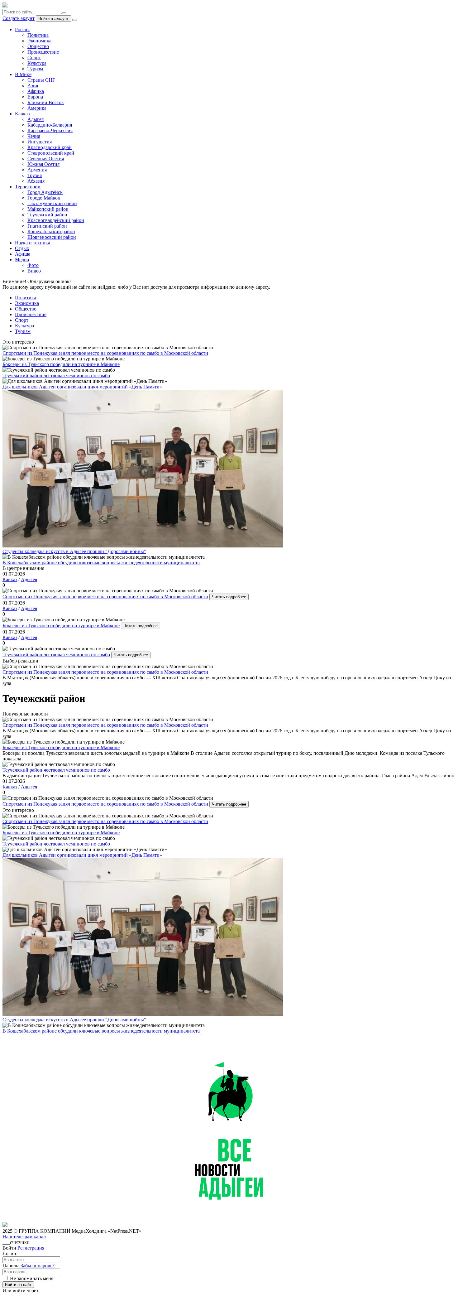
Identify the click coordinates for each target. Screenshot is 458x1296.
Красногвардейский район (55, 220)
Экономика (39, 40)
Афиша (22, 254)
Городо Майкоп (43, 197)
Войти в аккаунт (53, 18)
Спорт (34, 57)
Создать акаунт (18, 18)
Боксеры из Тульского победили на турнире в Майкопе (61, 625)
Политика (38, 35)
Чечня (33, 136)
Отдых (22, 248)
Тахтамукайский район (52, 203)
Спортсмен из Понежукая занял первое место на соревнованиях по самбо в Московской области (105, 596)
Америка (36, 108)
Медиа (22, 259)
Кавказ (22, 113)
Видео (34, 270)
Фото (33, 265)
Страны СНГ (41, 80)
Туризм (35, 68)
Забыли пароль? (38, 1265)
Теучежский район (47, 214)
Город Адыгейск (45, 192)
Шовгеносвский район (51, 237)
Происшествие (43, 52)
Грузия (34, 175)
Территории (28, 186)
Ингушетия (39, 141)
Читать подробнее (229, 597)
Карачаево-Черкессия (50, 130)
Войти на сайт (18, 1284)
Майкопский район (48, 209)
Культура (36, 63)
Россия (22, 29)
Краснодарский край (49, 147)
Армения (37, 169)
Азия (32, 85)
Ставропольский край (50, 153)
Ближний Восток (45, 102)
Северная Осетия (45, 158)
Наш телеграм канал (24, 1236)
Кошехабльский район (51, 231)
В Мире (23, 74)
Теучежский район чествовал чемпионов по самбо (56, 654)
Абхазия (36, 181)
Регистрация (30, 1247)
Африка (35, 91)
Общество (38, 46)
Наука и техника (32, 242)
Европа (35, 96)
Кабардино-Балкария (49, 125)
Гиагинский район (47, 226)
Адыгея (35, 119)
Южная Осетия (43, 164)
